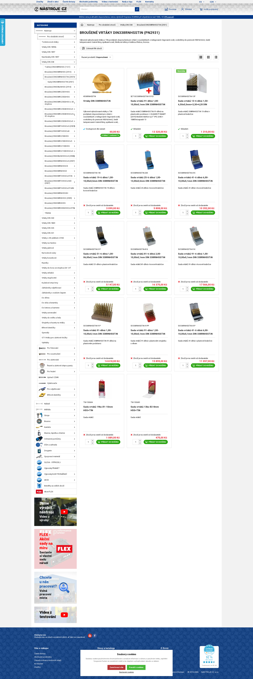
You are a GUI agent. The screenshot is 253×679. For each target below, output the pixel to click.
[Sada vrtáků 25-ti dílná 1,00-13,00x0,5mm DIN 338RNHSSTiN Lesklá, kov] (149, 160)
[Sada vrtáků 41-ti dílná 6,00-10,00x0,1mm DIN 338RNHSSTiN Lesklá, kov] (196, 160)
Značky (39, 2)
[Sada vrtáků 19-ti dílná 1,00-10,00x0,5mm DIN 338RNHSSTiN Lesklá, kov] (101, 160)
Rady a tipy (127, 2)
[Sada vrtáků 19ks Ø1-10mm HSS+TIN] (101, 389)
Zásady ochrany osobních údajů (47, 660)
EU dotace (165, 664)
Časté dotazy (69, 2)
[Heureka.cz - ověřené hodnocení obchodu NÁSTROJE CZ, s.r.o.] (209, 656)
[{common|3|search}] (137, 9)
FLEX (138, 2)
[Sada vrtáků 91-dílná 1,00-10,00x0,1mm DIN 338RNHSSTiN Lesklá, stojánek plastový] (101, 313)
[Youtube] (90, 636)
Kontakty (149, 2)
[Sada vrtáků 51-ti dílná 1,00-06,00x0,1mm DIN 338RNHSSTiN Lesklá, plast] (101, 236)
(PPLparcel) (169, 17)
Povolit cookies (136, 667)
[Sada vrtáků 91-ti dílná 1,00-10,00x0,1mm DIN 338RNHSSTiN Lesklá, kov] (196, 236)
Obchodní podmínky (88, 2)
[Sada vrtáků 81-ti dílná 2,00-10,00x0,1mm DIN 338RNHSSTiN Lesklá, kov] (149, 236)
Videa (163, 660)
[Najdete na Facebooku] (95, 636)
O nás (163, 653)
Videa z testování (110, 2)
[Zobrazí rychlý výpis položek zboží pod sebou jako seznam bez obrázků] (216, 57)
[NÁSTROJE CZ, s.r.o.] (55, 9)
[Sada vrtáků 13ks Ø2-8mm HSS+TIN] (149, 389)
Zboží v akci (53, 2)
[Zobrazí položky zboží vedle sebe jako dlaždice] (201, 57)
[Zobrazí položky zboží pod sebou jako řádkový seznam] (208, 57)
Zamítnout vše (116, 667)
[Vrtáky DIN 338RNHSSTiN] (101, 83)
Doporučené (102, 57)
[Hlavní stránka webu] (82, 24)
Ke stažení (38, 664)
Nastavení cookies (126, 672)
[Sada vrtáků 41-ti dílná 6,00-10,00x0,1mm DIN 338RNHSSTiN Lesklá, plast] (196, 313)
